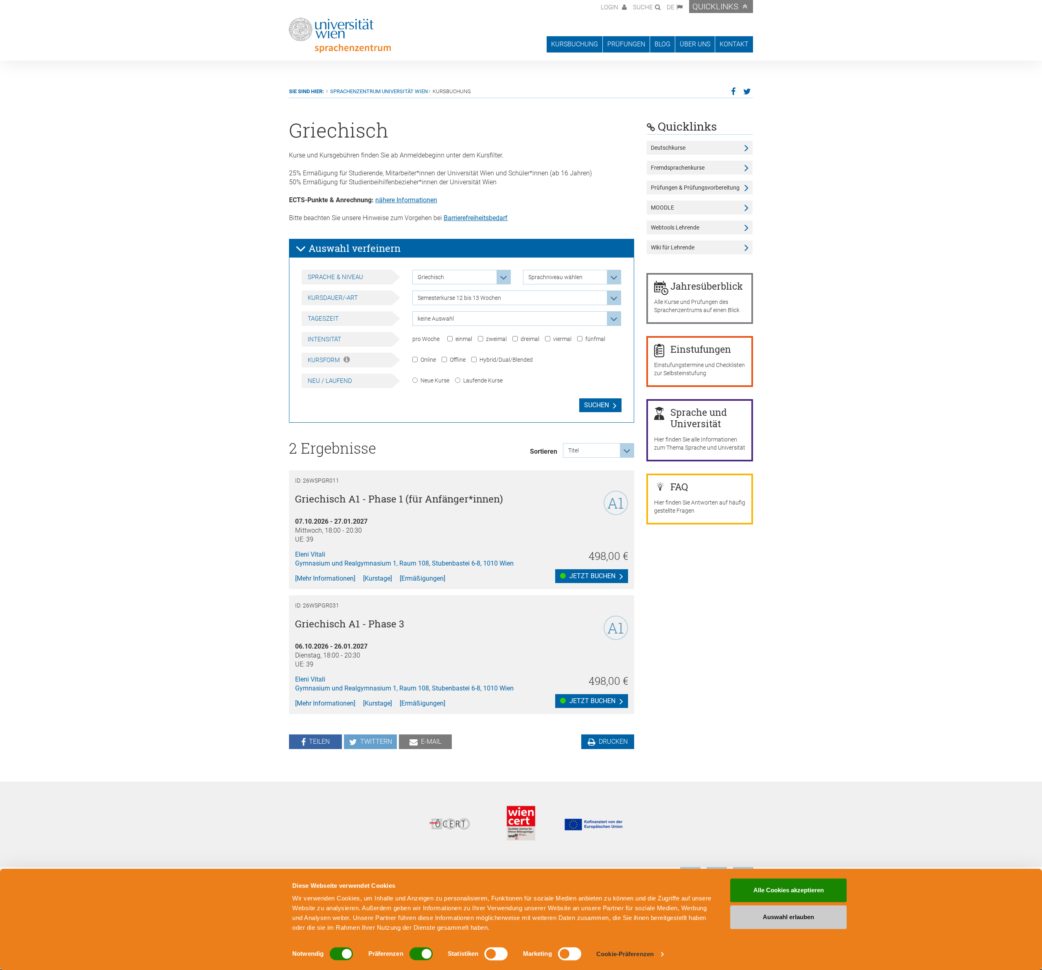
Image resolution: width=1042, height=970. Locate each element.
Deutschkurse (668, 147)
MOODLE (662, 207)
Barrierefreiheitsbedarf (476, 218)
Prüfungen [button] (626, 44)
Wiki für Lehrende (672, 247)
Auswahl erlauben (788, 916)
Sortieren (543, 451)
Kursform (324, 360)
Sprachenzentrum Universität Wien (379, 91)
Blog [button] (662, 44)
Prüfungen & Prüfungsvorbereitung (695, 187)
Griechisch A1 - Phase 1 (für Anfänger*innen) (399, 498)
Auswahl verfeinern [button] (353, 248)
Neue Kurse (434, 380)
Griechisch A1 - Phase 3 (349, 623)
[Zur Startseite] (340, 35)
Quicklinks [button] (715, 6)
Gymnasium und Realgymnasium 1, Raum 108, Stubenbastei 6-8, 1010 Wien (404, 563)
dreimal (530, 339)
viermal (562, 339)
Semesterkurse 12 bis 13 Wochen (459, 298)
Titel (573, 450)
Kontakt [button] (734, 44)
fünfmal (595, 339)
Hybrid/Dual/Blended (506, 359)
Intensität (324, 339)
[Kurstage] (377, 578)
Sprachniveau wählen (555, 277)
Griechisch (431, 277)
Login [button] (610, 7)
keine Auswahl (436, 318)
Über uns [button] (695, 44)
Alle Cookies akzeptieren (788, 890)
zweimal (496, 339)
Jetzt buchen (591, 576)
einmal (463, 339)
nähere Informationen (406, 200)
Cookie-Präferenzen (625, 953)
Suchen (596, 405)
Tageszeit (323, 318)
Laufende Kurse (483, 380)
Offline (458, 359)
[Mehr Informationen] (325, 578)
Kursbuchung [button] (574, 44)
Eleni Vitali (310, 554)
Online (428, 359)
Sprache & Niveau (335, 277)
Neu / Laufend (330, 381)
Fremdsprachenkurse (678, 167)
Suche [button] (643, 7)
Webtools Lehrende (675, 227)
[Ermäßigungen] (422, 578)
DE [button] (670, 7)
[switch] (421, 953)
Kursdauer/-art (333, 297)
